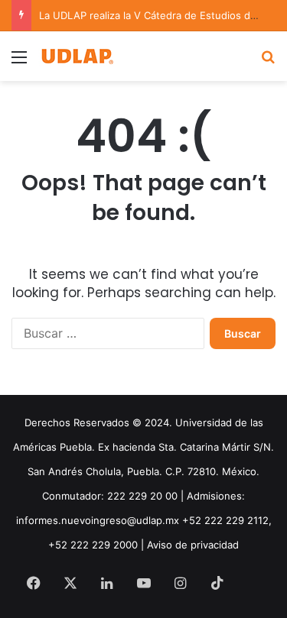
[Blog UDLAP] (76, 56)
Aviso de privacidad (193, 545)
